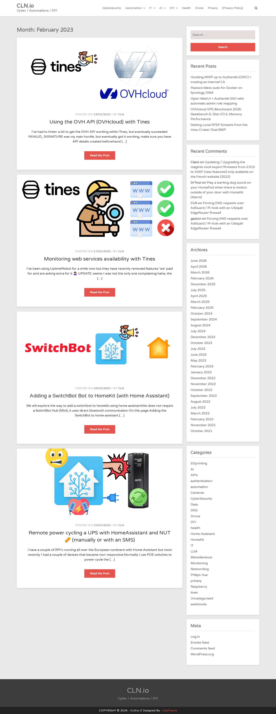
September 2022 (204, 396)
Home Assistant (203, 534)
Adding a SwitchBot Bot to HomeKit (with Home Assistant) (100, 396)
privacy (196, 581)
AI (160, 8)
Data (194, 504)
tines (194, 593)
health (195, 528)
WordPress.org (202, 654)
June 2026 (199, 261)
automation (199, 487)
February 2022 (202, 419)
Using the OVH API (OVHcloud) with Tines (100, 122)
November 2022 (203, 384)
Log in (195, 637)
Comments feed (203, 648)
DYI (172, 8)
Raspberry (199, 587)
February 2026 (202, 278)
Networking (200, 569)
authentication (201, 481)
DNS (194, 510)
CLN (121, 114)
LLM (194, 551)
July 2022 (198, 407)
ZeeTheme (170, 710)
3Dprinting (199, 463)
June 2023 (199, 355)
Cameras (197, 493)
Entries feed (200, 643)
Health (186, 8)
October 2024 (201, 314)
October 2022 (201, 390)
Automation (133, 8)
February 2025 (202, 308)
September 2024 (204, 319)
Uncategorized (202, 598)
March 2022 (200, 413)
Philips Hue (199, 575)
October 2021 (201, 431)
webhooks (199, 604)
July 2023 (198, 349)
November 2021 (203, 425)
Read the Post (102, 156)
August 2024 (200, 325)
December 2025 (203, 284)
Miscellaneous (201, 557)
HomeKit (197, 540)
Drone (199, 8)
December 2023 (203, 337)
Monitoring (199, 563)
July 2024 (198, 331)
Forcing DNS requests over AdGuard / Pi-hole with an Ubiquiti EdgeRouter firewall (217, 208)
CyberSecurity (201, 499)
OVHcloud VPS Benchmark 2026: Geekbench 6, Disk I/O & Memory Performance (216, 114)
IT (150, 8)
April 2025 (199, 296)
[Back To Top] (269, 707)
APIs (194, 475)
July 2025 (198, 290)
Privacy (213, 8)
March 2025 (200, 302)
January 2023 (201, 372)
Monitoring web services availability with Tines (99, 259)
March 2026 (200, 272)
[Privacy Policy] (232, 8)
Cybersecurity (111, 8)
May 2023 (198, 361)
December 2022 (203, 378)
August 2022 (200, 402)
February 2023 (202, 366)
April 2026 (199, 267)
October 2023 (201, 343)
